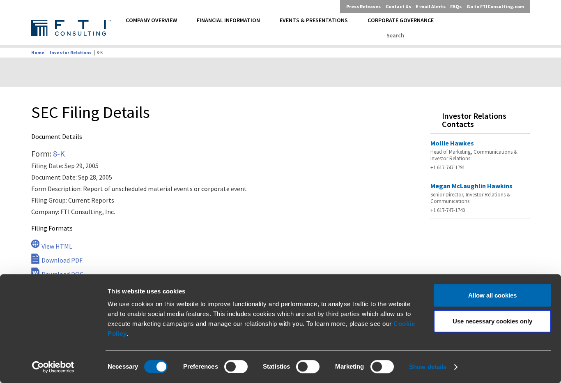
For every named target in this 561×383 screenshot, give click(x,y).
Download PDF (62, 260)
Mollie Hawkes (452, 143)
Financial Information (228, 20)
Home (37, 52)
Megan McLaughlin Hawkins (471, 186)
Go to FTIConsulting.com (495, 6)
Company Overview (151, 20)
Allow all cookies (492, 295)
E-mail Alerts (431, 6)
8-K (59, 153)
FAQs (456, 6)
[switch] (236, 366)
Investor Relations (71, 52)
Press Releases (363, 6)
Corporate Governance (401, 20)
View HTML (56, 246)
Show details (427, 366)
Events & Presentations (314, 20)
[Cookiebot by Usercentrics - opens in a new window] (53, 367)
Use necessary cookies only (492, 321)
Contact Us (398, 6)
